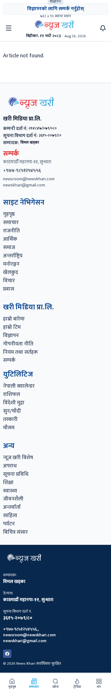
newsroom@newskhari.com (29, 179)
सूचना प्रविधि (15, 474)
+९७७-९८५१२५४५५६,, (21, 629)
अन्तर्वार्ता (12, 507)
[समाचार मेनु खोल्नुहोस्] (8, 28)
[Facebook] (7, 654)
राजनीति (11, 231)
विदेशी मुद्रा (13, 403)
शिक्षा (8, 483)
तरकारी (10, 419)
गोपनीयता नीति (18, 344)
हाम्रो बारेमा (14, 319)
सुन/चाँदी (12, 411)
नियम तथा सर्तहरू (20, 352)
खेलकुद (10, 272)
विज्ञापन (11, 336)
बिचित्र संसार (15, 532)
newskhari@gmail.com (24, 185)
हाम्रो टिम (12, 327)
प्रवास (8, 289)
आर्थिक (10, 239)
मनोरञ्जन (11, 264)
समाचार (10, 222)
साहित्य (10, 516)
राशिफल (11, 394)
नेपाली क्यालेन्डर (19, 386)
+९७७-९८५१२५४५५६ (22, 170)
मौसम (8, 428)
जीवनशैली (13, 499)
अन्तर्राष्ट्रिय (13, 256)
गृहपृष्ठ (9, 214)
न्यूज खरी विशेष (18, 458)
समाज (9, 247)
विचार (9, 281)
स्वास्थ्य (10, 491)
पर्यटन (9, 524)
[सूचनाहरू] (103, 28)
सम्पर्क (9, 360)
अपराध (10, 466)
